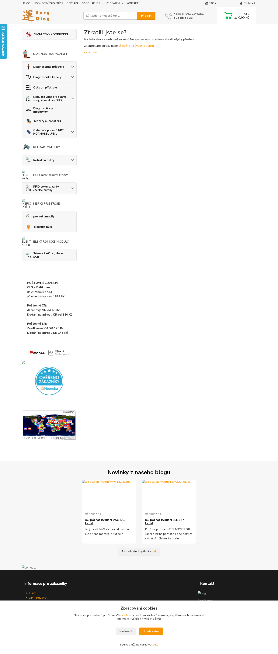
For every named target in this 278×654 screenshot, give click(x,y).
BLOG (26, 3)
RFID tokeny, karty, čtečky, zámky (46, 188)
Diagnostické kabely (47, 77)
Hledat (146, 16)
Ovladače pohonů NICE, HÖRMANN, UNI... (49, 132)
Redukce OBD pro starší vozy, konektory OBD (49, 98)
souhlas (126, 615)
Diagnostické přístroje (48, 67)
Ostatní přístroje (45, 87)
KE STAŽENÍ (113, 3)
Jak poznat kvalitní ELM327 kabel (164, 521)
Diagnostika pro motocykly (44, 110)
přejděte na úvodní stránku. (136, 46)
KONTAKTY (133, 3)
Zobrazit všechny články (136, 551)
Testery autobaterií (47, 121)
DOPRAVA (72, 3)
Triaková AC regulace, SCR (48, 255)
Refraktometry (43, 160)
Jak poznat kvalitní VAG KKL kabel (105, 521)
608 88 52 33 (183, 18)
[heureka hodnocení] (49, 381)
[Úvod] (51, 16)
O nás (32, 593)
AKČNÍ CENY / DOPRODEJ (50, 34)
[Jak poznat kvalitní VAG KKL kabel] (109, 494)
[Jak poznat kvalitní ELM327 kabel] (169, 494)
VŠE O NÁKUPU (91, 3)
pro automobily (43, 216)
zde (155, 644)
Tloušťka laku (42, 227)
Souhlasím (151, 631)
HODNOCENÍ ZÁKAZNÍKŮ (48, 3)
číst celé (118, 534)
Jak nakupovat (38, 598)
